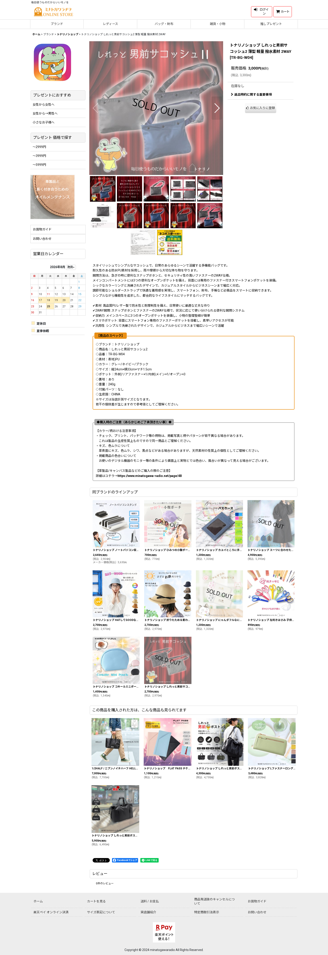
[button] (95, 108)
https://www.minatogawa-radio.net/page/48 (150, 476)
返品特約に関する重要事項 (253, 94)
